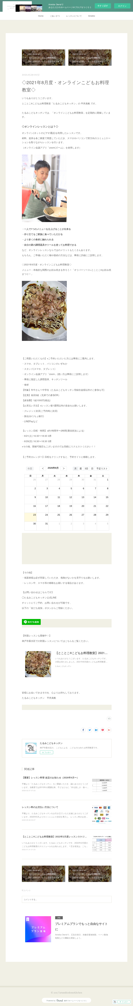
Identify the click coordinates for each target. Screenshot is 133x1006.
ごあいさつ (55, 15)
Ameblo (91, 15)
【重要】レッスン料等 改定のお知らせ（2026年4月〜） (50, 777)
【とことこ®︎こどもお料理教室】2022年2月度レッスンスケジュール (56, 836)
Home (40, 15)
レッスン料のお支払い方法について (40, 807)
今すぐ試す (102, 5)
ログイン (122, 5)
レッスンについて (74, 15)
